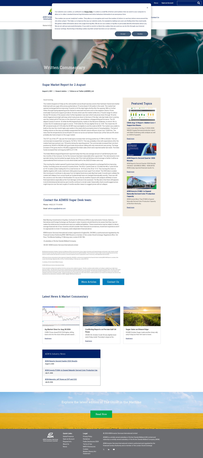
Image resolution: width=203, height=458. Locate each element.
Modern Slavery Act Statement (89, 452)
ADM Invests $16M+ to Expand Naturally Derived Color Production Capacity (141, 193)
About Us (66, 444)
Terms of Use (87, 444)
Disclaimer (86, 439)
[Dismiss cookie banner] (147, 7)
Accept (123, 34)
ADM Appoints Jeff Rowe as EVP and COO (61, 379)
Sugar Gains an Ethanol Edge (137, 329)
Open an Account (167, 3)
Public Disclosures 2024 (91, 441)
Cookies (85, 449)
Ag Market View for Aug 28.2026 (58, 329)
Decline (140, 34)
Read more (130, 139)
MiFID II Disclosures (89, 446)
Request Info (67, 441)
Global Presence (68, 436)
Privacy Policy (87, 436)
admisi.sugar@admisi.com (57, 208)
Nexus (156, 3)
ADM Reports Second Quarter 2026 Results (61, 361)
